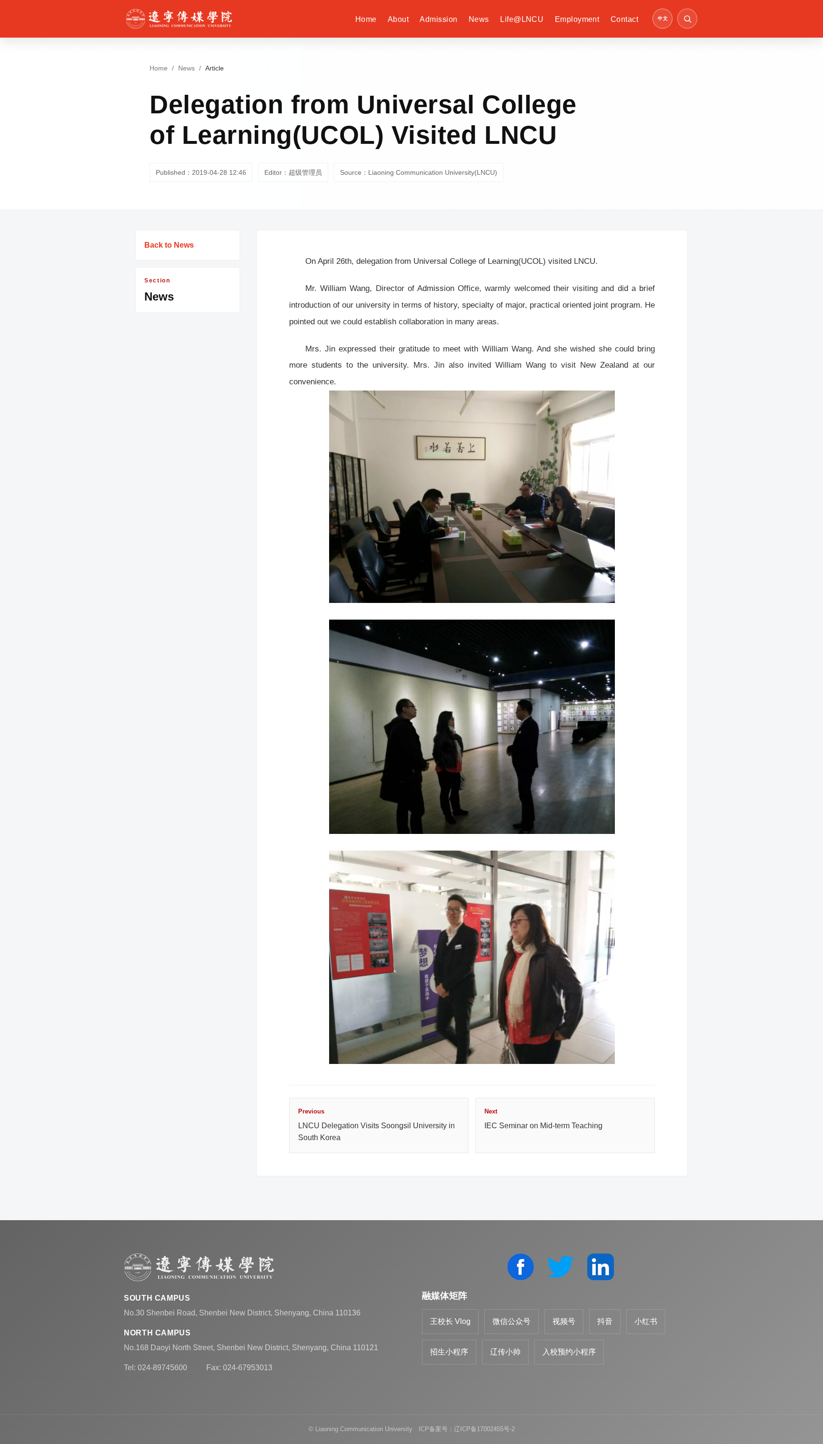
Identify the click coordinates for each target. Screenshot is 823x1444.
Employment (577, 19)
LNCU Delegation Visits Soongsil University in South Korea (376, 1125)
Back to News (169, 245)
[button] (687, 19)
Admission (438, 19)
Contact (624, 19)
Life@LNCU (521, 19)
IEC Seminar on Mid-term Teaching (543, 1119)
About (398, 19)
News (479, 19)
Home (366, 19)
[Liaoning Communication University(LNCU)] (179, 19)
